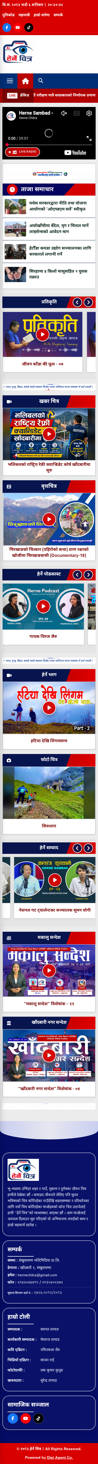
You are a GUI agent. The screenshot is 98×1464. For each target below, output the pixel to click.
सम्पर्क (58, 15)
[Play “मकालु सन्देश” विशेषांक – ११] (49, 970)
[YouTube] (17, 27)
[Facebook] (6, 27)
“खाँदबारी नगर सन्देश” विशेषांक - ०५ (49, 1089)
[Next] (88, 302)
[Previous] (77, 302)
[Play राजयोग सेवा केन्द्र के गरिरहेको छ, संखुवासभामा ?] (43, 880)
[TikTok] (28, 27)
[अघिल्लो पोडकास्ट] (77, 574)
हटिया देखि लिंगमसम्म (49, 741)
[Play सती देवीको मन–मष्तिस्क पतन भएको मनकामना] (43, 606)
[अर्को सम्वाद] (88, 848)
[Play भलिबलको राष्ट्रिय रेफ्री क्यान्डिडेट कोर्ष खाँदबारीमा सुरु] (49, 434)
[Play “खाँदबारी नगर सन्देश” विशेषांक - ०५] (49, 1055)
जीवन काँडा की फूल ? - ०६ (42, 364)
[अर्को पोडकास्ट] (88, 574)
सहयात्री (24, 15)
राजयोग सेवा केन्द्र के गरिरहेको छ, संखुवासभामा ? (43, 910)
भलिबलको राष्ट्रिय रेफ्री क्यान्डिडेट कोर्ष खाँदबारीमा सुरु (49, 468)
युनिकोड (8, 15)
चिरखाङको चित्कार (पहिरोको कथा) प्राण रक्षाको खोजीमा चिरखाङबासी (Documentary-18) (49, 553)
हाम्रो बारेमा (42, 15)
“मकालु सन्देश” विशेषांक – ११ (49, 1004)
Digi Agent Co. (60, 1457)
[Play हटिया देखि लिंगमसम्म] (49, 708)
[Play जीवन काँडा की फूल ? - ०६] (42, 334)
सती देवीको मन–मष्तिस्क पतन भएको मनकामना (43, 637)
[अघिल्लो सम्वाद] (77, 848)
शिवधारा (49, 826)
